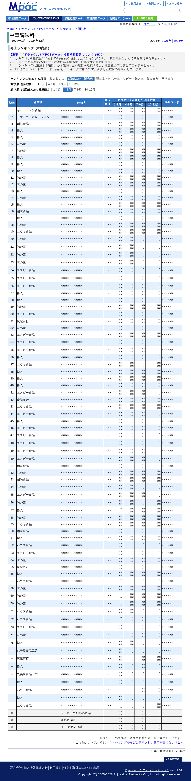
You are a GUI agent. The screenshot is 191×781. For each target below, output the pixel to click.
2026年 (178, 40)
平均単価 (168, 78)
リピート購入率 (133, 78)
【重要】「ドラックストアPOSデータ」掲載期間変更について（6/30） (57, 54)
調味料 (82, 28)
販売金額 (153, 78)
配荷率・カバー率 (108, 78)
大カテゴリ (66, 28)
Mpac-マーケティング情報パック (147, 770)
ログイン (149, 24)
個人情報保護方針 (36, 767)
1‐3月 (41, 84)
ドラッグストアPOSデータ (36, 28)
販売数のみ (57, 78)
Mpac (11, 28)
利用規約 (56, 767)
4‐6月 (52, 84)
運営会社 (16, 767)
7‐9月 (62, 84)
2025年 (167, 40)
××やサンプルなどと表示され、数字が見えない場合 (146, 742)
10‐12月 (74, 84)
